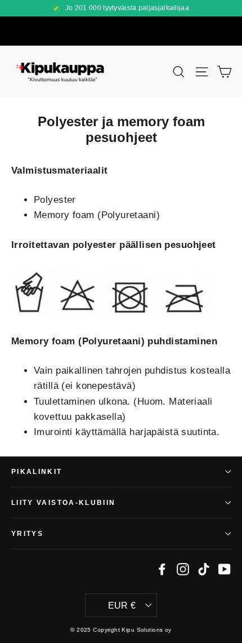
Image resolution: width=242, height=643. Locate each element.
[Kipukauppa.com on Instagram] (183, 568)
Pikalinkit (36, 471)
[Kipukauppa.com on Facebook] (162, 568)
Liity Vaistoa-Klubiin (63, 502)
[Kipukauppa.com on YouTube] (224, 568)
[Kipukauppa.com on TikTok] (204, 568)
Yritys (27, 533)
